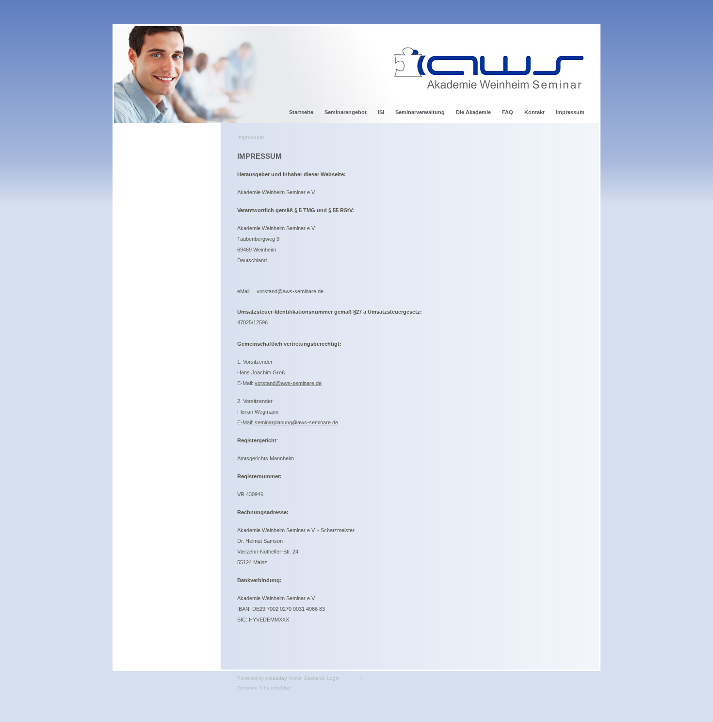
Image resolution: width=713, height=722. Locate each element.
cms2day (276, 678)
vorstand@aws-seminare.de (290, 291)
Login (333, 678)
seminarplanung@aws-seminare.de (296, 422)
